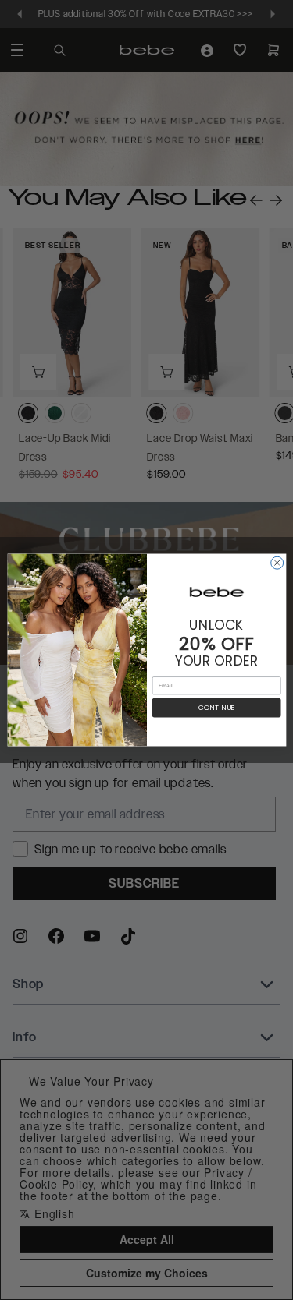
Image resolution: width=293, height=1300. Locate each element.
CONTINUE (216, 708)
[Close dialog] (276, 562)
